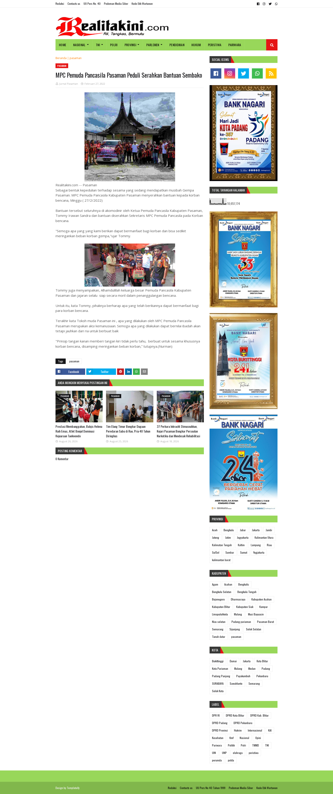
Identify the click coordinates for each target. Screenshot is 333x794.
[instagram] (264, 4)
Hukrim (238, 730)
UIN (214, 753)
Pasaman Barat (265, 622)
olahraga (238, 753)
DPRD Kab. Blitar (259, 715)
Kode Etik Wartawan (142, 3)
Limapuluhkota (220, 614)
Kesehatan (217, 738)
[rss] (271, 73)
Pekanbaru (262, 676)
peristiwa (253, 753)
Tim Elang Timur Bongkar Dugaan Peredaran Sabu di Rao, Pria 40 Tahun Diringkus (128, 431)
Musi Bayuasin (256, 614)
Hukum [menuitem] (196, 44)
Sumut (243, 552)
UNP (224, 753)
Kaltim (241, 545)
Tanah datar (218, 637)
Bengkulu (229, 530)
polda (231, 760)
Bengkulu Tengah (246, 592)
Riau (269, 545)
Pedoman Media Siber (116, 3)
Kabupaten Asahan (261, 599)
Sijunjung (234, 629)
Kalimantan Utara (264, 537)
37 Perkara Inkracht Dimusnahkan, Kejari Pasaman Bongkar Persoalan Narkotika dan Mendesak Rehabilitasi (178, 431)
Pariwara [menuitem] (234, 44)
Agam (215, 584)
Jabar (243, 530)
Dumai (233, 661)
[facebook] (258, 4)
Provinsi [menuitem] (130, 44)
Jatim (228, 537)
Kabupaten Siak (244, 607)
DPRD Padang (219, 723)
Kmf (231, 738)
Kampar (263, 607)
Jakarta (256, 530)
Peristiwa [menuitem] (215, 44)
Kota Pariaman (220, 668)
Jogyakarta (243, 537)
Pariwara (217, 745)
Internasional (255, 730)
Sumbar (229, 552)
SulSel (215, 552)
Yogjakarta (258, 552)
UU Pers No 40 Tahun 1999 (210, 788)
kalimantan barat (221, 560)
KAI (270, 730)
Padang (266, 668)
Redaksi (60, 3)
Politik (231, 745)
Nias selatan (218, 622)
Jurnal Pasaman (68, 83)
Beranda (61, 58)
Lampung (256, 545)
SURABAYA (218, 683)
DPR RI (216, 715)
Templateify (73, 788)
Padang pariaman (241, 622)
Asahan (228, 584)
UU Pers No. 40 (92, 3)
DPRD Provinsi (220, 730)
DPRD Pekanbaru (243, 723)
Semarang (217, 629)
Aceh (214, 530)
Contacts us (74, 3)
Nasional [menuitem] (79, 44)
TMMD (255, 745)
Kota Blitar (262, 661)
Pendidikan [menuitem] (176, 44)
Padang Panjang (221, 676)
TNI (267, 745)
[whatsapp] (276, 4)
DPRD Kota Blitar (235, 715)
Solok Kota (218, 691)
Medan (252, 668)
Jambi (269, 530)
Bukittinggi (218, 661)
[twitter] (270, 4)
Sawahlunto (236, 683)
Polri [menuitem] (114, 44)
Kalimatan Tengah (222, 545)
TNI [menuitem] (98, 44)
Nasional (244, 738)
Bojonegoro (218, 599)
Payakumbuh (243, 676)
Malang (238, 614)
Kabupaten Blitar (221, 607)
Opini (258, 738)
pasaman (76, 58)
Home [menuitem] (62, 44)
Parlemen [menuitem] (152, 44)
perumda (217, 760)
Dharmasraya (238, 599)
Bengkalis (243, 584)
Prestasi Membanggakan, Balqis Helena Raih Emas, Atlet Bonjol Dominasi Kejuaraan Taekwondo (79, 431)
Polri (243, 745)
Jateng (215, 537)
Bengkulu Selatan (221, 592)
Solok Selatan (253, 629)
